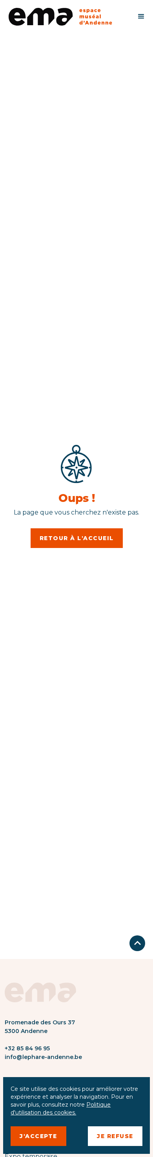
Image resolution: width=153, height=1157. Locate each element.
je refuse (115, 1136)
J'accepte (38, 1136)
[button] (141, 16)
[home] (64, 17)
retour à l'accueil (77, 538)
